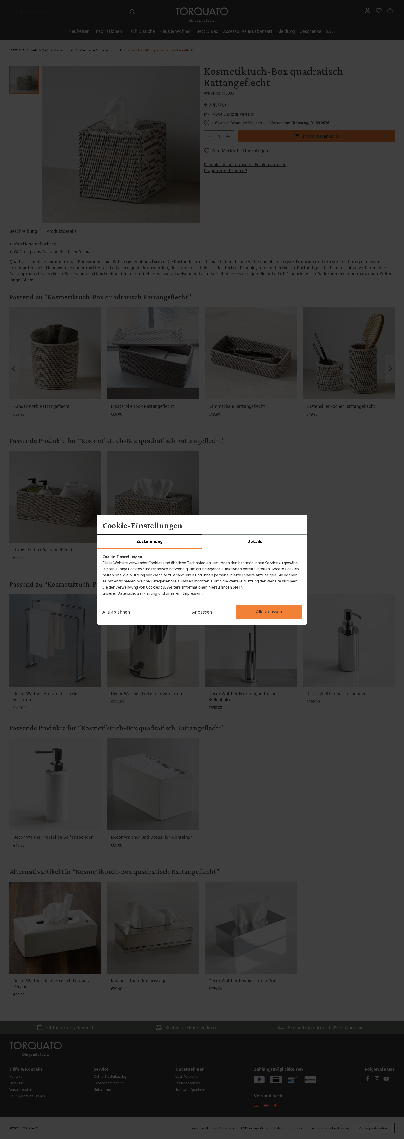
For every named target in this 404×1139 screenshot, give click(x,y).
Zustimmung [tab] (149, 541)
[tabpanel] (202, 575)
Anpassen (202, 612)
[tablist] (202, 542)
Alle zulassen (269, 612)
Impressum (192, 593)
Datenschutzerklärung (137, 593)
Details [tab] (254, 541)
